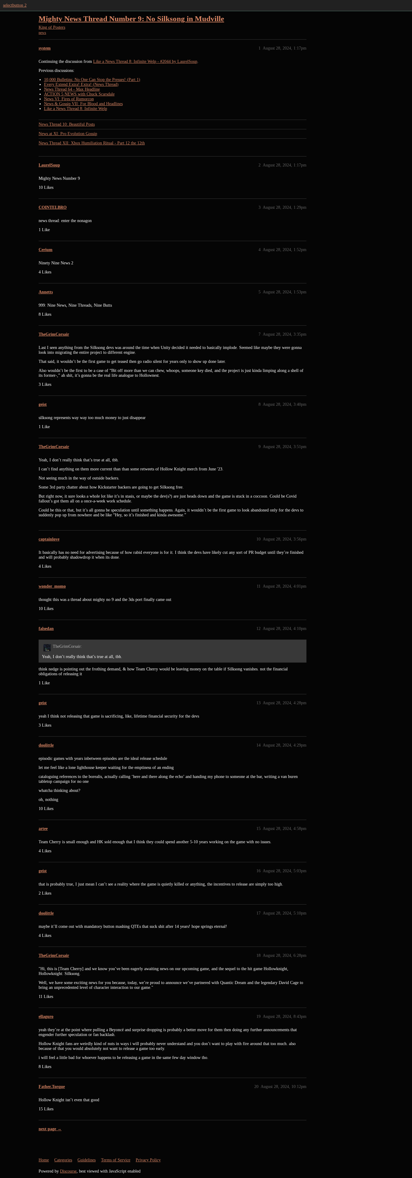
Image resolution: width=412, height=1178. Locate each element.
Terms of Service (115, 1160)
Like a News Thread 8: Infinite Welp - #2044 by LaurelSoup (145, 61)
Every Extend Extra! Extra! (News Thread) (81, 84)
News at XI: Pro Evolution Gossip (68, 133)
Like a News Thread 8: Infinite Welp (75, 108)
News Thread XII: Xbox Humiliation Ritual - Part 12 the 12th (92, 143)
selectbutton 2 (15, 5)
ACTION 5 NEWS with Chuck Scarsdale (79, 94)
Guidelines (87, 1160)
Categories (63, 1160)
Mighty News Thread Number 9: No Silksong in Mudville (131, 19)
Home (44, 1160)
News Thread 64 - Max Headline (72, 89)
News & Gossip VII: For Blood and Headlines (83, 104)
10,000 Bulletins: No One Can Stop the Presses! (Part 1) (92, 79)
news (42, 33)
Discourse (68, 1171)
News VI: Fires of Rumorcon (69, 99)
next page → (50, 1129)
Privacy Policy (148, 1160)
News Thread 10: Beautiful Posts (67, 124)
